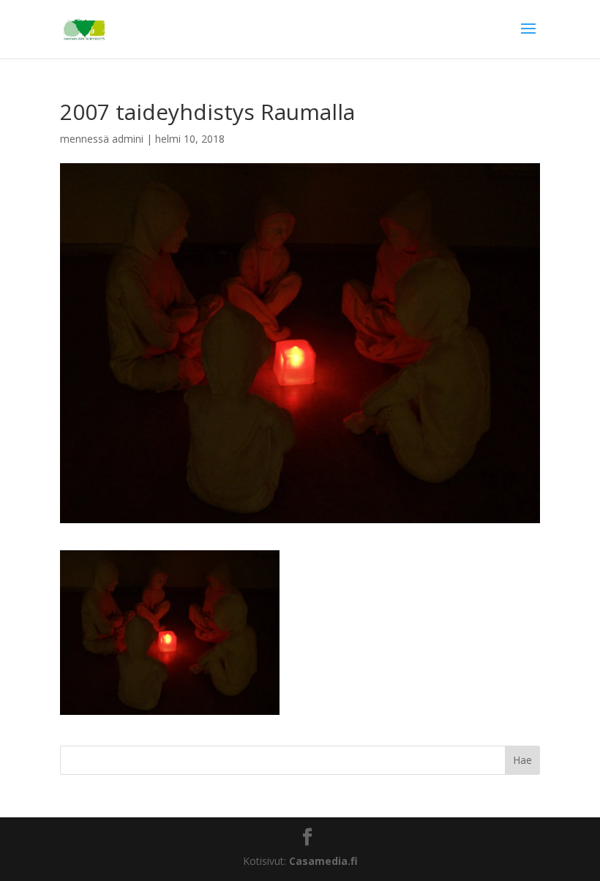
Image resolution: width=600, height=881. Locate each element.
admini (127, 139)
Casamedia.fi (323, 861)
